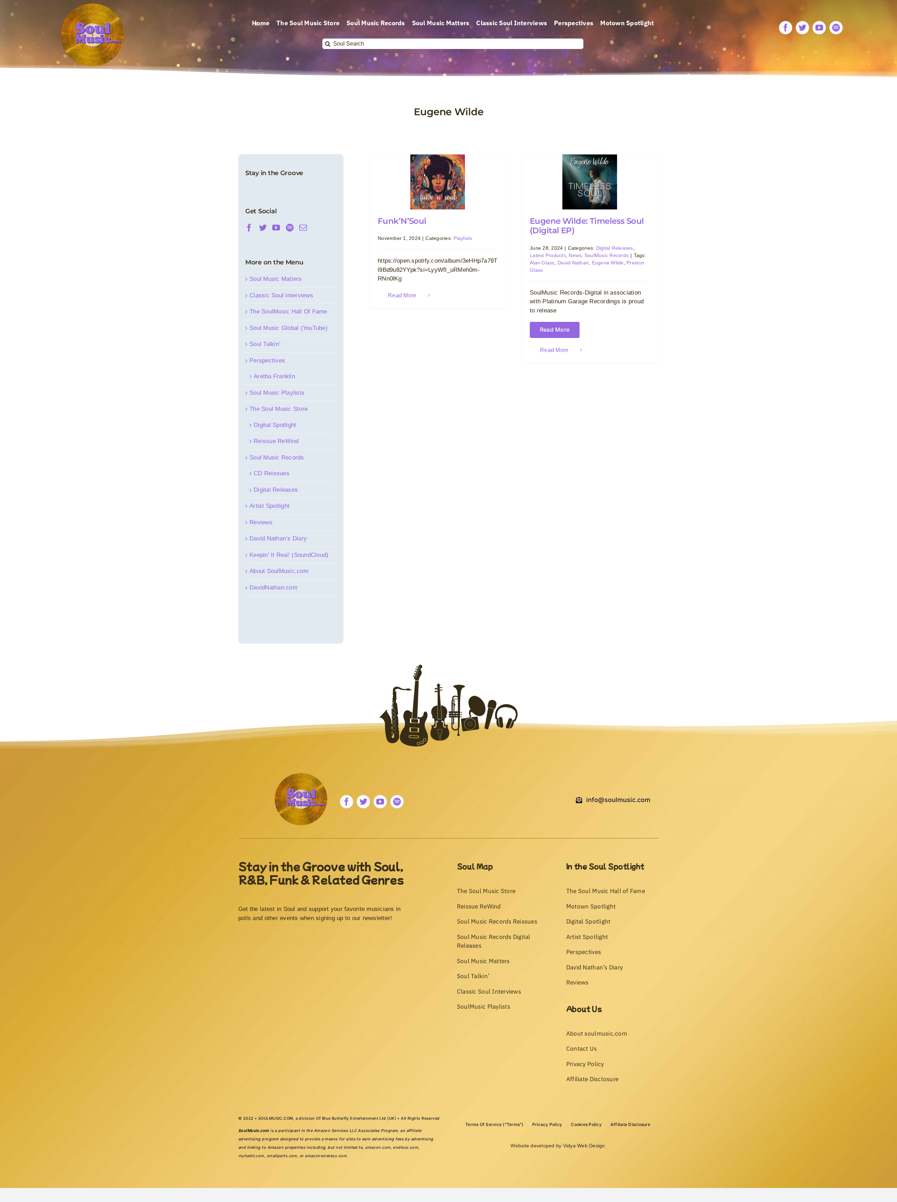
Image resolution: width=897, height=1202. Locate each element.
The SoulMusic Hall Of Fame (288, 311)
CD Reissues (271, 473)
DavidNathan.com (273, 587)
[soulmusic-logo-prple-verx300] (92, 6)
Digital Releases (614, 248)
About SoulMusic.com (278, 571)
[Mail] (303, 228)
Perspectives (267, 360)
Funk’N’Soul (402, 221)
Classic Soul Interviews (281, 295)
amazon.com (377, 1147)
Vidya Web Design (584, 1145)
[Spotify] (290, 228)
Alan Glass (542, 262)
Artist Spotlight (269, 506)
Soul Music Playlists (276, 392)
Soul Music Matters (275, 279)
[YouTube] (276, 228)
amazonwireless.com (326, 1155)
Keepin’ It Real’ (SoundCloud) (288, 555)
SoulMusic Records (606, 255)
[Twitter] (263, 228)
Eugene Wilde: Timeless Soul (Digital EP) (587, 226)
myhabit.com (251, 1155)
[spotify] (836, 27)
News (575, 255)
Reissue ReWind (276, 441)
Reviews (261, 522)
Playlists (462, 238)
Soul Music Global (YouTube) (288, 328)
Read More (402, 295)
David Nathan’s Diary (278, 538)
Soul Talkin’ (264, 344)
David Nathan (573, 262)
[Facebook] (249, 228)
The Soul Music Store (278, 409)
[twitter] (802, 27)
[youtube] (819, 27)
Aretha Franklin (274, 376)
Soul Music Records (276, 457)
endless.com (405, 1147)
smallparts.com (282, 1155)
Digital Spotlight (275, 425)
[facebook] (785, 27)
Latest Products (548, 255)
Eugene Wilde (608, 262)
